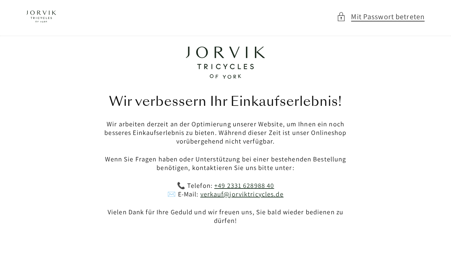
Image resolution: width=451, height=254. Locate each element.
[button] (380, 16)
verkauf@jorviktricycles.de (242, 194)
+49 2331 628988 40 (244, 185)
